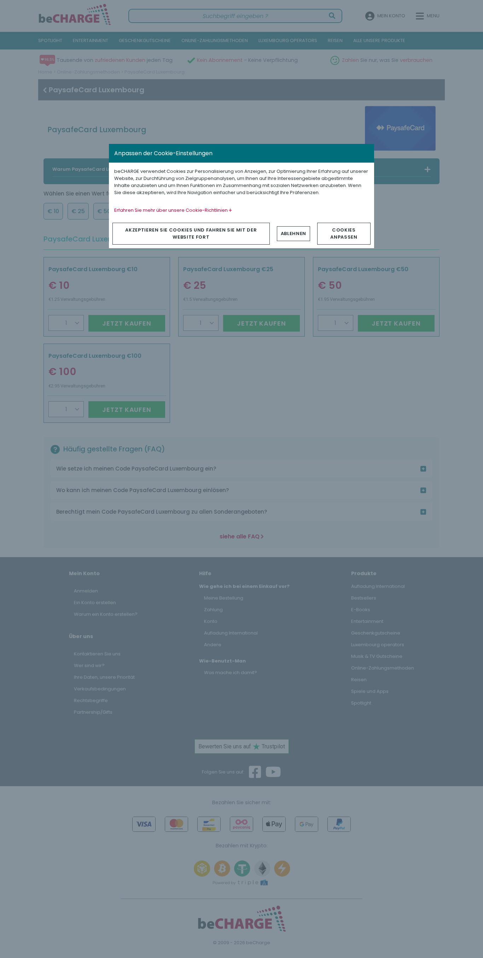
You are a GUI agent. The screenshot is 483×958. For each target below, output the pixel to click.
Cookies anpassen (343, 233)
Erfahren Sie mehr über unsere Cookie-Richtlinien (171, 210)
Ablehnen (293, 233)
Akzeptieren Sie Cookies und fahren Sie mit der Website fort (191, 233)
